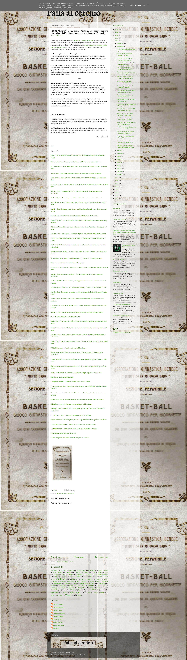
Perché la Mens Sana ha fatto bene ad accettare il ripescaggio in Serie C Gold (76, 372)
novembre (120, 46)
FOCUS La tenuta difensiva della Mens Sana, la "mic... (125, 146)
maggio (119, 162)
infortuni (106, 579)
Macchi (84, 581)
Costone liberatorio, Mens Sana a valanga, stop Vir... (126, 73)
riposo (105, 587)
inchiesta (97, 579)
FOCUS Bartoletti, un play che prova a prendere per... (126, 50)
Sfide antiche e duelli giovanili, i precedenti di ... (126, 100)
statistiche (54, 592)
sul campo (66, 493)
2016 (117, 193)
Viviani (79, 595)
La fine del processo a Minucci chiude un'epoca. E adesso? (70, 438)
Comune (70, 574)
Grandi (82, 579)
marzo (119, 168)
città (107, 572)
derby (78, 576)
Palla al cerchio (74, 13)
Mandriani (105, 581)
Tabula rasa (116, 208)
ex (91, 576)
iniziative (55, 581)
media (75, 583)
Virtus (72, 493)
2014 (117, 198)
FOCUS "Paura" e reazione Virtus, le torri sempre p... (125, 77)
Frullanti (61, 579)
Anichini (63, 570)
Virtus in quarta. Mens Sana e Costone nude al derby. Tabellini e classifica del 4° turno (79, 287)
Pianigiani (63, 587)
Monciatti (60, 493)
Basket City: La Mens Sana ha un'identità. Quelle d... (125, 132)
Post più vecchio (101, 557)
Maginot (92, 581)
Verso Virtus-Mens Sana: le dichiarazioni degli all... (125, 96)
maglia (97, 581)
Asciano (71, 570)
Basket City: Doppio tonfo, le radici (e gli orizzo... (125, 54)
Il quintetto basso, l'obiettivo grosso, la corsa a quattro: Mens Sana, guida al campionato (79, 419)
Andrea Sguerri (57, 610)
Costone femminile (102, 574)
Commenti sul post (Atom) (65, 562)
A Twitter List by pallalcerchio (122, 332)
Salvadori (54, 589)
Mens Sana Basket (87, 583)
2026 (117, 29)
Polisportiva (82, 588)
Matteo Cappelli (58, 622)
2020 (117, 181)
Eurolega (86, 576)
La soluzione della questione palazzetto (63, 433)
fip (101, 576)
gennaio (119, 174)
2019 (117, 184)
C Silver (77, 572)
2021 (117, 178)
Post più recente (57, 557)
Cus (60, 576)
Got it (145, 5)
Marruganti (57, 583)
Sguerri (80, 590)
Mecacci (67, 583)
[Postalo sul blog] (67, 490)
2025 (117, 32)
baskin (54, 572)
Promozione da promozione (121, 316)
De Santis (65, 576)
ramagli (91, 588)
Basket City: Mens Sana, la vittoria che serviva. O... (125, 68)
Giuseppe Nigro (57, 619)
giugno (119, 159)
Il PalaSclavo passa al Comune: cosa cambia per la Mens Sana (71, 404)
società (94, 589)
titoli (52, 595)
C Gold (68, 572)
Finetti (96, 576)
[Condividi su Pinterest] (74, 490)
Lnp (77, 581)
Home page (79, 557)
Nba (77, 585)
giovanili (74, 579)
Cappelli (85, 572)
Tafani (89, 592)
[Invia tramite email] (65, 490)
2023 (117, 38)
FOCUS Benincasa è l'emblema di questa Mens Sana (68, 348)
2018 (117, 187)
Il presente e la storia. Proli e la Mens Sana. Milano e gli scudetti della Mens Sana (124, 232)
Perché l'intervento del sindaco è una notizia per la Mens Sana (71, 415)
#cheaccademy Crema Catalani (128, 246)
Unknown (56, 628)
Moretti (71, 585)
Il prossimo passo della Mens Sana (62, 377)
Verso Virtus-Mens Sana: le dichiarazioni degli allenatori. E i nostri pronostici (76, 173)
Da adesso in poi (118, 293)
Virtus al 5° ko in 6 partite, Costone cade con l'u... (124, 59)
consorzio (79, 574)
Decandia (72, 576)
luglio (119, 156)
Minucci (53, 586)
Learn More (135, 5)
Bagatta (106, 570)
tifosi (102, 592)
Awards (100, 570)
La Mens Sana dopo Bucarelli (122, 304)
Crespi (55, 576)
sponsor (102, 590)
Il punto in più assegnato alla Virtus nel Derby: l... (125, 86)
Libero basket (70, 581)
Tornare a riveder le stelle (120, 271)
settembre (120, 154)
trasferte (59, 595)
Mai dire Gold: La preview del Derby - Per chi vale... (126, 109)
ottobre (119, 151)
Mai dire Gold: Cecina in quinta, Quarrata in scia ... (126, 63)
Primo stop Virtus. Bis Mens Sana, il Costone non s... (125, 137)
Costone (89, 574)
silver (87, 590)
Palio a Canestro (102, 585)
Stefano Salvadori (58, 625)
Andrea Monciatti (58, 607)
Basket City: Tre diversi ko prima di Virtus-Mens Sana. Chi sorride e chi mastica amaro (79, 198)
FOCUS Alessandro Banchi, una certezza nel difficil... (126, 128)
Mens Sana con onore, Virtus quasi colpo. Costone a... (125, 118)
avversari (91, 570)
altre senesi (54, 570)
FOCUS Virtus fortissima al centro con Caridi (66, 316)
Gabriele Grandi (58, 616)
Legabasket (62, 581)
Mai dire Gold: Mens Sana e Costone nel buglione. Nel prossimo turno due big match (78, 233)
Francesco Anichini (59, 613)
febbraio (120, 171)
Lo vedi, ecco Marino (119, 219)
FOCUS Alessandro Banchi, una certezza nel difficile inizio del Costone (74, 216)
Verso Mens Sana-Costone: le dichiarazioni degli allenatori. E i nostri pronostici (76, 258)
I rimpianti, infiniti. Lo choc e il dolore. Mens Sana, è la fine (70, 381)
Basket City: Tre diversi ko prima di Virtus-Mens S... (125, 114)
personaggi (54, 588)
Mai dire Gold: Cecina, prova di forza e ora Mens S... (126, 123)
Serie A (64, 590)
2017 (117, 190)
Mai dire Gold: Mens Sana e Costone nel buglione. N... (125, 141)
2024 (117, 35)
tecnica (96, 592)
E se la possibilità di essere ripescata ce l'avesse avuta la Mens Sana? (73, 424)
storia (64, 593)
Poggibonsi (71, 588)
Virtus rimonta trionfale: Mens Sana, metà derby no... (126, 91)
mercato (102, 583)
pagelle (82, 585)
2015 (117, 196)
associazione (81, 570)
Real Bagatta (117, 282)
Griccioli (90, 579)
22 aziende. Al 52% (119, 260)
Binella (60, 572)
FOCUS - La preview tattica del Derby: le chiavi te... (126, 105)
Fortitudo (106, 576)
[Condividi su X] (70, 490)
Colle (62, 574)
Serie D (71, 589)
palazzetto (91, 586)
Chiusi (100, 572)
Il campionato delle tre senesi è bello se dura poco (67, 263)
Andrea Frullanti (58, 604)
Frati (53, 579)
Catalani (94, 572)
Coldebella (56, 574)
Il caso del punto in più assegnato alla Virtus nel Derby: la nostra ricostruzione (76, 162)
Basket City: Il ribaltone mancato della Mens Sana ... (126, 82)
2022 (117, 41)
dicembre (120, 43)
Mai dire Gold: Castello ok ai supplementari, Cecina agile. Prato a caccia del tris (77, 312)
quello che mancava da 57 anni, (84, 40)
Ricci (98, 588)
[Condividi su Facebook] (72, 490)
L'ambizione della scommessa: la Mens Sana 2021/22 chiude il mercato (74, 428)
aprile (119, 165)
